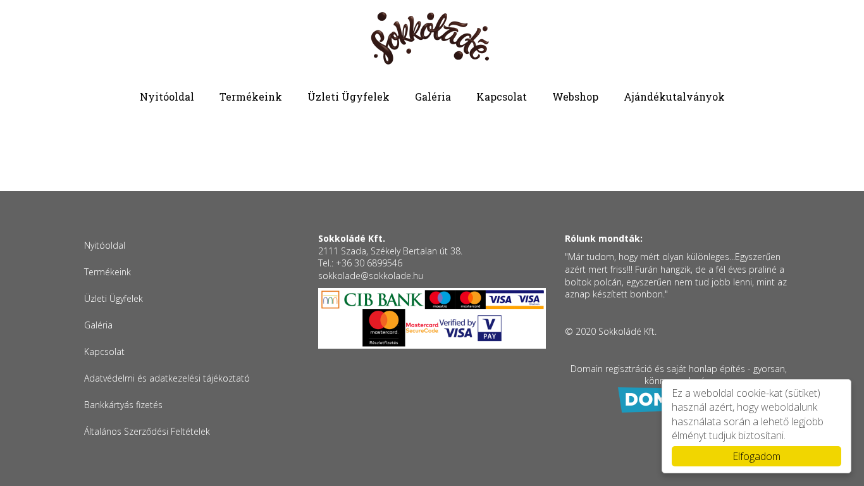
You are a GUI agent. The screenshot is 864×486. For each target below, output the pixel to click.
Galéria (433, 96)
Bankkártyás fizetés (123, 405)
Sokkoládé (432, 39)
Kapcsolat (501, 96)
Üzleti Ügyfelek (348, 96)
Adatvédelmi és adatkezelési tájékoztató (167, 378)
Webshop (575, 96)
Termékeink (250, 96)
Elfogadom (756, 456)
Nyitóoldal (167, 96)
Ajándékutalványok (674, 96)
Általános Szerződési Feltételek (147, 431)
